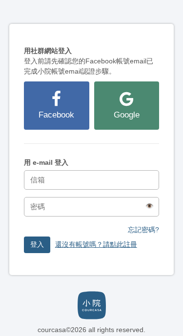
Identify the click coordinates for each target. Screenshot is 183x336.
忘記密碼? (143, 230)
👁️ (149, 206)
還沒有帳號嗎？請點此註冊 (96, 244)
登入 (37, 244)
